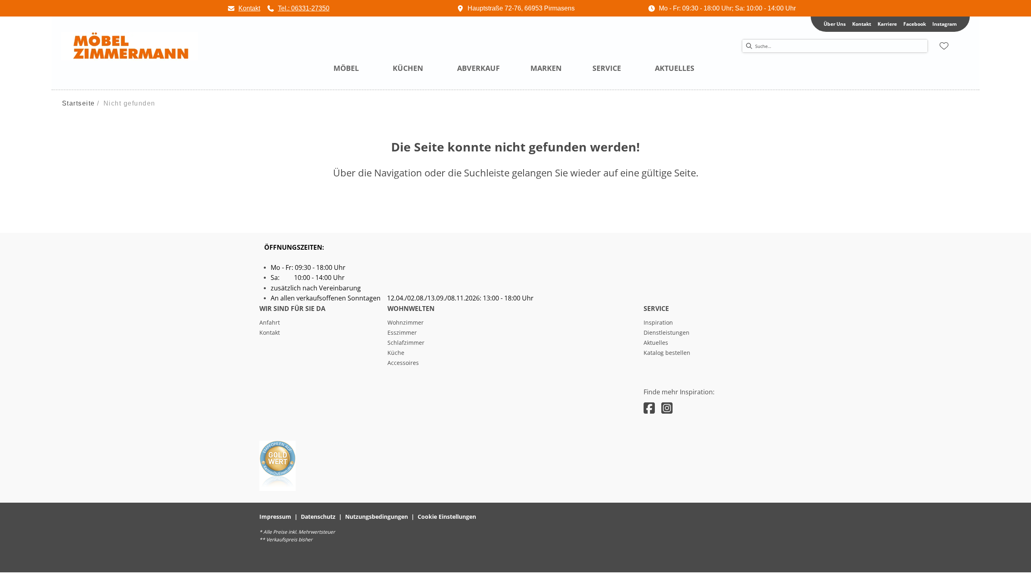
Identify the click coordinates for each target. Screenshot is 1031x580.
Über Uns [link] (835, 24)
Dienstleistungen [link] (666, 332)
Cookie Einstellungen (447, 516)
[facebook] (649, 407)
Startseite (78, 103)
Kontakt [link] (861, 24)
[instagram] (667, 407)
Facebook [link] (914, 24)
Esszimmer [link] (402, 332)
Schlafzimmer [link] (405, 342)
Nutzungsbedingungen (376, 516)
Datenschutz (318, 516)
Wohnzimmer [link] (405, 322)
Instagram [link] (944, 24)
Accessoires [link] (403, 363)
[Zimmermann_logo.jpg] (129, 46)
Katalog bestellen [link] (667, 352)
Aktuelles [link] (656, 342)
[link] (243, 8)
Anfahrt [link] (269, 322)
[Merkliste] (944, 45)
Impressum (275, 516)
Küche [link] (395, 352)
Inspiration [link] (658, 322)
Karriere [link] (887, 24)
